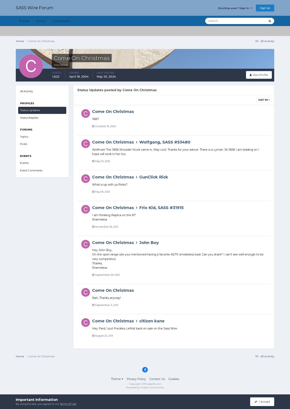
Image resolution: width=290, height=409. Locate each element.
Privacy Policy (136, 379)
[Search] (270, 21)
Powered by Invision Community (145, 387)
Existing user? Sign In (234, 8)
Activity (41, 21)
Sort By (263, 100)
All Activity (26, 91)
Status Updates (251, 20)
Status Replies (29, 117)
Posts (23, 143)
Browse (24, 21)
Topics (24, 136)
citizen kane (152, 321)
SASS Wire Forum (34, 7)
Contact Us (157, 379)
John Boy (149, 242)
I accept (263, 401)
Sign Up (265, 7)
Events (24, 162)
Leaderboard (61, 21)
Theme (116, 379)
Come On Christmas (113, 111)
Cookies (173, 379)
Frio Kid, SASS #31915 (161, 207)
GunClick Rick (153, 177)
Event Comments (31, 170)
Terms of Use (68, 403)
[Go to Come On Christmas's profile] (85, 113)
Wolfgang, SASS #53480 (164, 142)
